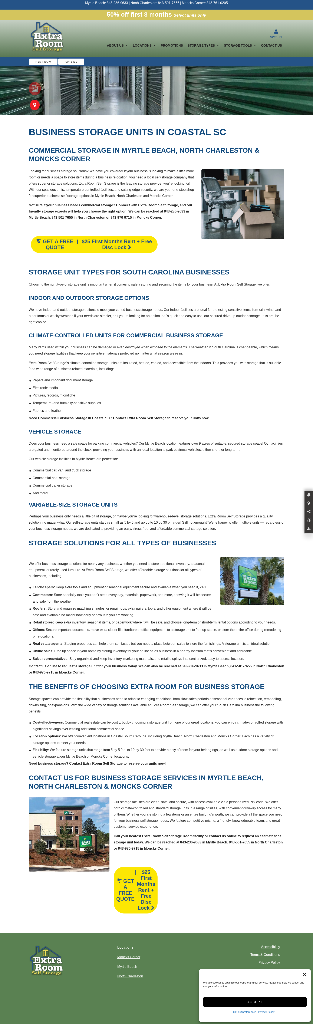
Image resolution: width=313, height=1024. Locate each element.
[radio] (35, 88)
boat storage (61, 478)
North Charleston (129, 196)
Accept (255, 1002)
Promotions (172, 45)
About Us (115, 45)
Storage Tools (238, 45)
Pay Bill (71, 61)
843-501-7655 (168, 3)
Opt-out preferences (244, 1012)
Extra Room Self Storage (97, 183)
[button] (304, 974)
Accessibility (270, 947)
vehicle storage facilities (53, 459)
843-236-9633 (117, 3)
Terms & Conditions (265, 954)
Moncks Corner (161, 196)
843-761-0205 (217, 3)
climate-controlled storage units (93, 363)
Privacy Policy (266, 1012)
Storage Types (201, 45)
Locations (142, 45)
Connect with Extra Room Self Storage (147, 205)
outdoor (66, 310)
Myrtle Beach (105, 196)
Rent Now (43, 61)
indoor (48, 310)
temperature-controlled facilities (89, 189)
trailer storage (62, 485)
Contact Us (271, 45)
